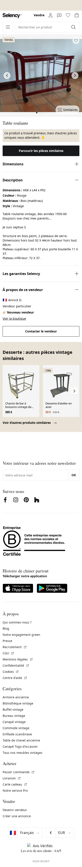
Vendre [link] (39, 15)
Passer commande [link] (19, 772)
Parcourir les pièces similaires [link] (41, 151)
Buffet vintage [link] (13, 709)
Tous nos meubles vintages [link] (22, 753)
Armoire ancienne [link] (16, 697)
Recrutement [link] (15, 647)
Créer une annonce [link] (17, 816)
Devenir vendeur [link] (15, 810)
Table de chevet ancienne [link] (21, 740)
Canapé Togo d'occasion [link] (20, 746)
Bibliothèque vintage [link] (18, 703)
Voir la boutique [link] (14, 318)
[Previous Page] (6, 75)
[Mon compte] (50, 15)
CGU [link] (8, 653)
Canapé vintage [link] (14, 722)
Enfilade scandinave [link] (17, 734)
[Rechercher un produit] (74, 27)
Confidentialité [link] (16, 665)
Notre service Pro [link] (15, 790)
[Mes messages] (59, 15)
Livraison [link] (12, 778)
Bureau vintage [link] (14, 716)
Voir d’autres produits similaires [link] (27, 423)
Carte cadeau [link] (15, 784)
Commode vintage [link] (16, 728)
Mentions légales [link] (18, 659)
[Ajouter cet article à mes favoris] (76, 40)
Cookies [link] (11, 672)
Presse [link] (7, 641)
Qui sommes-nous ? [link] (17, 622)
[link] (12, 15)
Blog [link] (6, 628)
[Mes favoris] (68, 15)
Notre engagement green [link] (21, 635)
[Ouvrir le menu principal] (8, 27)
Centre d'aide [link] (15, 678)
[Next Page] (75, 75)
